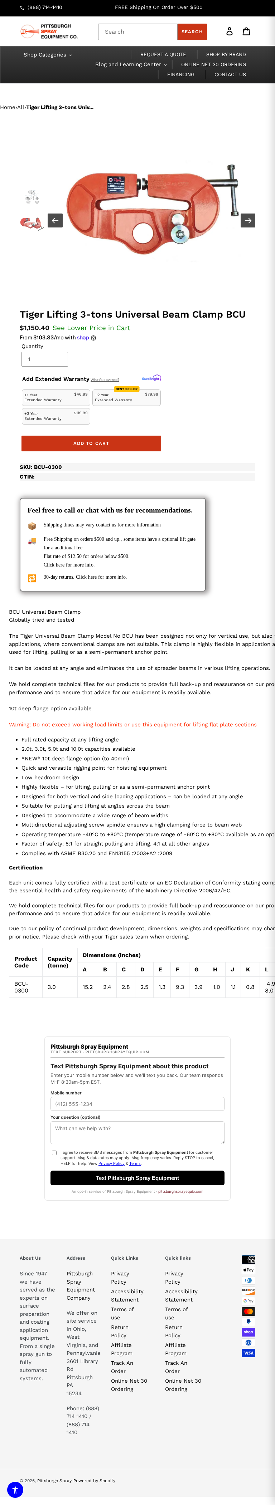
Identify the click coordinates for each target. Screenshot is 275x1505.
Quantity (32, 346)
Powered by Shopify (94, 1480)
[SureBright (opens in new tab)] (151, 378)
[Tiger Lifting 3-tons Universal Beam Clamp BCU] (152, 210)
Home (7, 107)
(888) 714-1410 (45, 7)
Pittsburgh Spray (54, 1480)
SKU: (41, 467)
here (60, 565)
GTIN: (27, 477)
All (20, 107)
